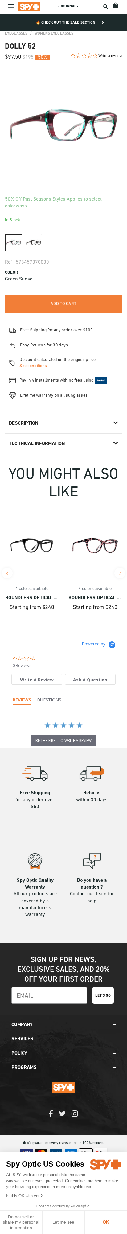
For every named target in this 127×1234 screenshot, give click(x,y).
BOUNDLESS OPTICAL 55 (95, 597)
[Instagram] (75, 1117)
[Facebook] (51, 1117)
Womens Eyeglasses (54, 33)
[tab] (36, 679)
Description (23, 423)
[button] (63, 1024)
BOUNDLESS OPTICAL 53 (32, 597)
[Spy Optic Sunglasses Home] (29, 6)
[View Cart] (116, 6)
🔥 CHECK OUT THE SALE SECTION (66, 23)
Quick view (32, 567)
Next (119, 573)
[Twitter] (62, 1117)
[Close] (103, 22)
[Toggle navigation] (11, 6)
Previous (7, 573)
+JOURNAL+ (68, 6)
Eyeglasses (16, 33)
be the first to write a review (63, 740)
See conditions (33, 366)
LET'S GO (103, 995)
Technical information (37, 443)
